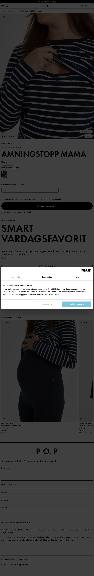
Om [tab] (77, 277)
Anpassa (45, 304)
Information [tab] (47, 277)
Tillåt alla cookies (77, 304)
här (57, 294)
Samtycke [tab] (16, 277)
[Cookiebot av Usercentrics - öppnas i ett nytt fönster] (81, 270)
